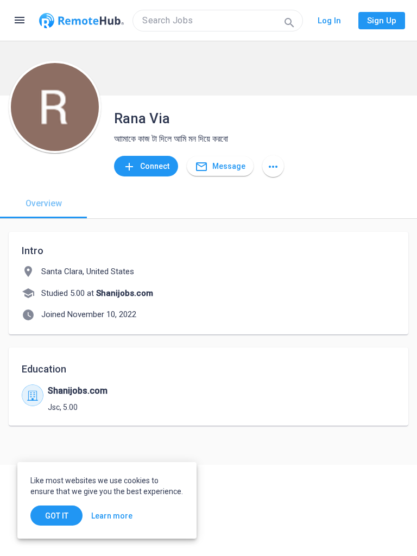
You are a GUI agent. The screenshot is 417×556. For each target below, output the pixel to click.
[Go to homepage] (81, 20)
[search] (217, 20)
